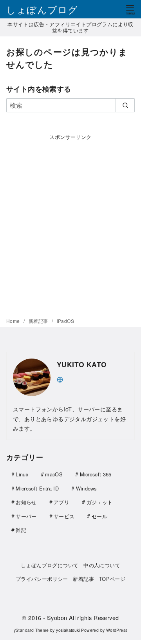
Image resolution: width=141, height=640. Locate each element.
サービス (64, 516)
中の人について (101, 565)
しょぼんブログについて (49, 565)
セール (99, 516)
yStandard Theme (31, 630)
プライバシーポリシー (42, 578)
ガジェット (100, 502)
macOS (54, 474)
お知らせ (26, 502)
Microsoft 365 (96, 474)
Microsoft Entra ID (37, 488)
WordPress (117, 630)
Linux (22, 474)
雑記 (21, 530)
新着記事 (39, 320)
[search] (125, 105)
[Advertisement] (70, 222)
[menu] (130, 9)
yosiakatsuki (68, 630)
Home (13, 320)
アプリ (61, 502)
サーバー (26, 516)
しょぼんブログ (42, 9)
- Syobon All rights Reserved (81, 617)
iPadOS (65, 320)
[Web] (60, 378)
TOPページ (112, 578)
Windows (86, 488)
